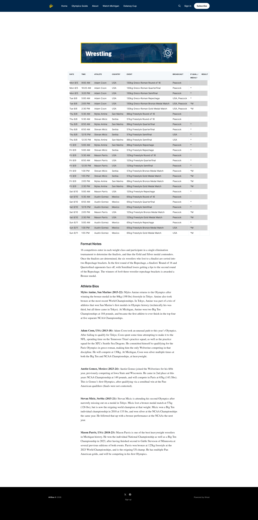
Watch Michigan (111, 6)
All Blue (51, 497)
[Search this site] (179, 6)
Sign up (128, 499)
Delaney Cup (130, 6)
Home (64, 6)
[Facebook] (130, 494)
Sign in (187, 6)
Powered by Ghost (202, 497)
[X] (125, 494)
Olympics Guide (80, 6)
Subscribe (202, 6)
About (95, 6)
